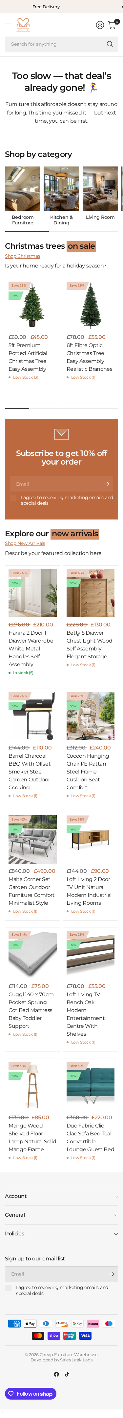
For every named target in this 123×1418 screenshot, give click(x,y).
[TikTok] (67, 1374)
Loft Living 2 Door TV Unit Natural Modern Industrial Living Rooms (89, 891)
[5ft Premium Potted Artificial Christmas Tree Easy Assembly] (33, 306)
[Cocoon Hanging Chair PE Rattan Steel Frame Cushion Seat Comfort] (91, 716)
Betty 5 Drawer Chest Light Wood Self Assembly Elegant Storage (90, 645)
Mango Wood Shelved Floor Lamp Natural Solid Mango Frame (32, 1137)
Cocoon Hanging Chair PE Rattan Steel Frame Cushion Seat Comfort (88, 772)
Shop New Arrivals (25, 543)
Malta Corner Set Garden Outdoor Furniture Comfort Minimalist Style (32, 891)
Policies (14, 1233)
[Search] (110, 44)
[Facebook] (56, 1374)
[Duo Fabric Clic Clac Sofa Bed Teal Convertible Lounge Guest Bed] (91, 1086)
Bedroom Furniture (23, 220)
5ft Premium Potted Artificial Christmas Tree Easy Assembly (28, 357)
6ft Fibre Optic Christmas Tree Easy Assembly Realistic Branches (90, 357)
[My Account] (100, 25)
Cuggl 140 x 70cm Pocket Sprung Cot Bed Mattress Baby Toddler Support (31, 1010)
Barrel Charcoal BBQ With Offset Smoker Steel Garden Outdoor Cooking (30, 772)
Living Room (100, 217)
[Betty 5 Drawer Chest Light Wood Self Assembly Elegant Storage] (91, 593)
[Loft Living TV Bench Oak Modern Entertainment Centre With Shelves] (91, 955)
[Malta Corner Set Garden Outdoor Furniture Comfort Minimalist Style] (33, 839)
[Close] (2, 1413)
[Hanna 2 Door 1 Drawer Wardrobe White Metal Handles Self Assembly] (33, 593)
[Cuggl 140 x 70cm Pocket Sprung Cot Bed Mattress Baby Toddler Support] (33, 955)
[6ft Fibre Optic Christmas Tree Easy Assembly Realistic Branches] (91, 306)
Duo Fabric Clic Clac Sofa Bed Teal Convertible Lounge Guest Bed (90, 1137)
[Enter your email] (106, 484)
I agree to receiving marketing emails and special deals (67, 500)
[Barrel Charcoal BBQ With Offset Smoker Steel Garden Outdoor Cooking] (33, 716)
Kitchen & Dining (61, 220)
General (15, 1215)
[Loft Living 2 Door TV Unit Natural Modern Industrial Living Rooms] (91, 839)
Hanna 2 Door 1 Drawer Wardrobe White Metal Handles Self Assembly (31, 649)
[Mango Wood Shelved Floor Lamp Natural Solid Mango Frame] (33, 1086)
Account (16, 1196)
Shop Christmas (22, 256)
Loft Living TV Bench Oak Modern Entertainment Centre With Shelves (86, 1014)
